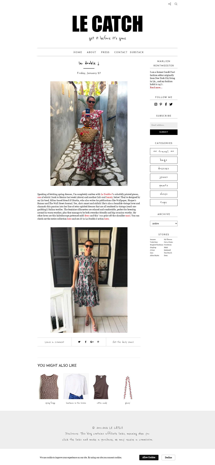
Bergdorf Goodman (156, 245)
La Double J (107, 194)
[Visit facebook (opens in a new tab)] (85, 341)
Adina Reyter (154, 255)
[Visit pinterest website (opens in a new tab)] (44, 88)
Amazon (153, 239)
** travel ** (163, 151)
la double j (89, 63)
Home (78, 52)
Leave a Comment (54, 342)
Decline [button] (168, 457)
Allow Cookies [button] (148, 457)
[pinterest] (161, 104)
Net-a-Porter (168, 242)
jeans (164, 177)
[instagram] (156, 104)
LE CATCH (107, 23)
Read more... (156, 87)
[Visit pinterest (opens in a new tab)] (98, 341)
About (91, 52)
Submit (163, 132)
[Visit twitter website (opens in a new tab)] (79, 341)
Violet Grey (154, 242)
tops (164, 202)
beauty (109, 197)
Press (105, 52)
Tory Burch (168, 253)
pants (163, 185)
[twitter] (171, 104)
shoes (164, 194)
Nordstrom (168, 245)
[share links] (169, 4)
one (39, 197)
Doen (166, 255)
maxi (127, 215)
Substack (137, 52)
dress (87, 215)
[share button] (176, 4)
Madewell (167, 250)
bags (163, 160)
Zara (151, 253)
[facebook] (166, 104)
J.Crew (152, 250)
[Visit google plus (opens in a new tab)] (91, 341)
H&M (166, 247)
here (69, 218)
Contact (121, 52)
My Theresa (168, 239)
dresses (163, 168)
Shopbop (153, 247)
